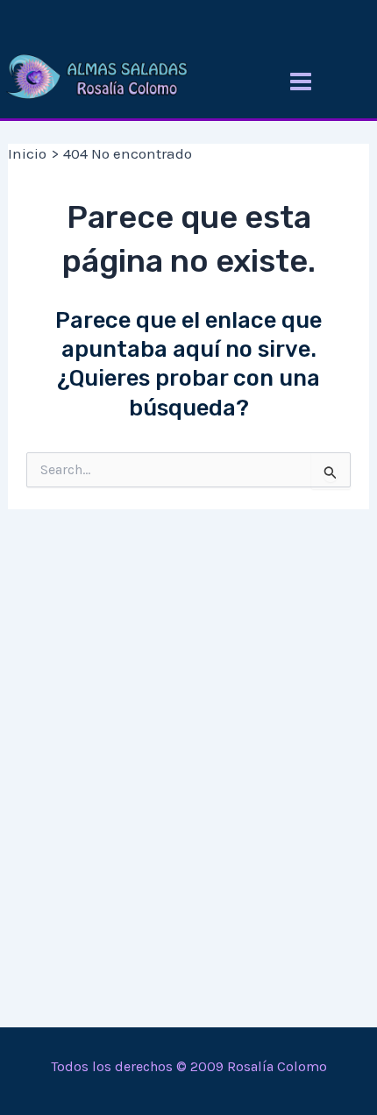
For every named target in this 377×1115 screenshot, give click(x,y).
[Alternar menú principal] (301, 81)
